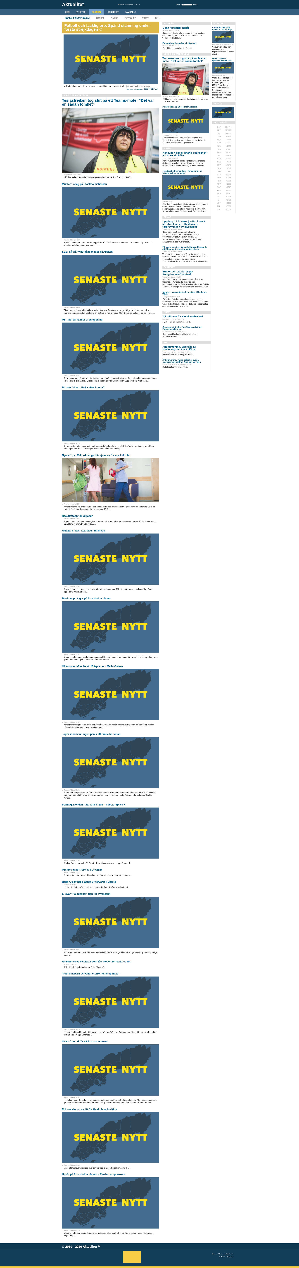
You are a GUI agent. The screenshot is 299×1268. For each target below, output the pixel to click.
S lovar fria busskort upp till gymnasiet (86, 893)
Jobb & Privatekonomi (77, 18)
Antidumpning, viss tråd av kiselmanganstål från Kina (179, 348)
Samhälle (130, 12)
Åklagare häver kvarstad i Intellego (83, 530)
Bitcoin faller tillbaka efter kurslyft (83, 387)
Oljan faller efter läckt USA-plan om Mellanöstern (92, 666)
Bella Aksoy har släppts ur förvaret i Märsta (89, 881)
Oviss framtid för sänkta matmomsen (85, 1041)
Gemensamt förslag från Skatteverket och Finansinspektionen (182, 328)
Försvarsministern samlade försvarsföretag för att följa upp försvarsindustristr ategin (184, 248)
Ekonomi (96, 12)
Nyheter (80, 12)
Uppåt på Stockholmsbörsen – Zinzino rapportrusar (94, 1174)
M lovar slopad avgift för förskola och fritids (89, 1109)
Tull (157, 18)
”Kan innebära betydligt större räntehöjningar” (91, 973)
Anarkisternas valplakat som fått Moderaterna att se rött (96, 961)
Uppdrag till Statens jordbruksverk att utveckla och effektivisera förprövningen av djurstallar (183, 224)
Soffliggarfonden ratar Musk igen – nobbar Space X (93, 804)
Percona (230, 1257)
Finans (114, 18)
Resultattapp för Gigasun (77, 515)
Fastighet (130, 18)
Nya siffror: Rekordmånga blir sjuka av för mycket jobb (96, 455)
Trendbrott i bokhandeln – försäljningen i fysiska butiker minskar (182, 172)
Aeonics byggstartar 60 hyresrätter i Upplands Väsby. (184, 293)
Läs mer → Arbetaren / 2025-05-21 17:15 (142, 89)
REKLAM (218, 104)
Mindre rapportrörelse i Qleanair (82, 869)
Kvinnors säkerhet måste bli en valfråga (222, 28)
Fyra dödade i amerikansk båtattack (179, 43)
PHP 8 (223, 1257)
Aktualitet (90, 1246)
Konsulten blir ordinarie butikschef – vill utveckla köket (185, 154)
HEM (67, 12)
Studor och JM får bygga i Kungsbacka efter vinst (178, 273)
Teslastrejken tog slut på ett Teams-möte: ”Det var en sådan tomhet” (108, 102)
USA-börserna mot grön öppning (82, 319)
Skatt (145, 18)
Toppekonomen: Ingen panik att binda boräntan (91, 734)
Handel (100, 18)
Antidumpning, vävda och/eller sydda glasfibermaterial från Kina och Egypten (181, 361)
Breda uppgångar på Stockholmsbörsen (86, 598)
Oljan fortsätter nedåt (175, 27)
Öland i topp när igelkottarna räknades (222, 60)
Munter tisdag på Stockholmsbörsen (84, 184)
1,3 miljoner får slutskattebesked (182, 316)
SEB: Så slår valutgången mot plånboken (87, 251)
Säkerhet (113, 12)
